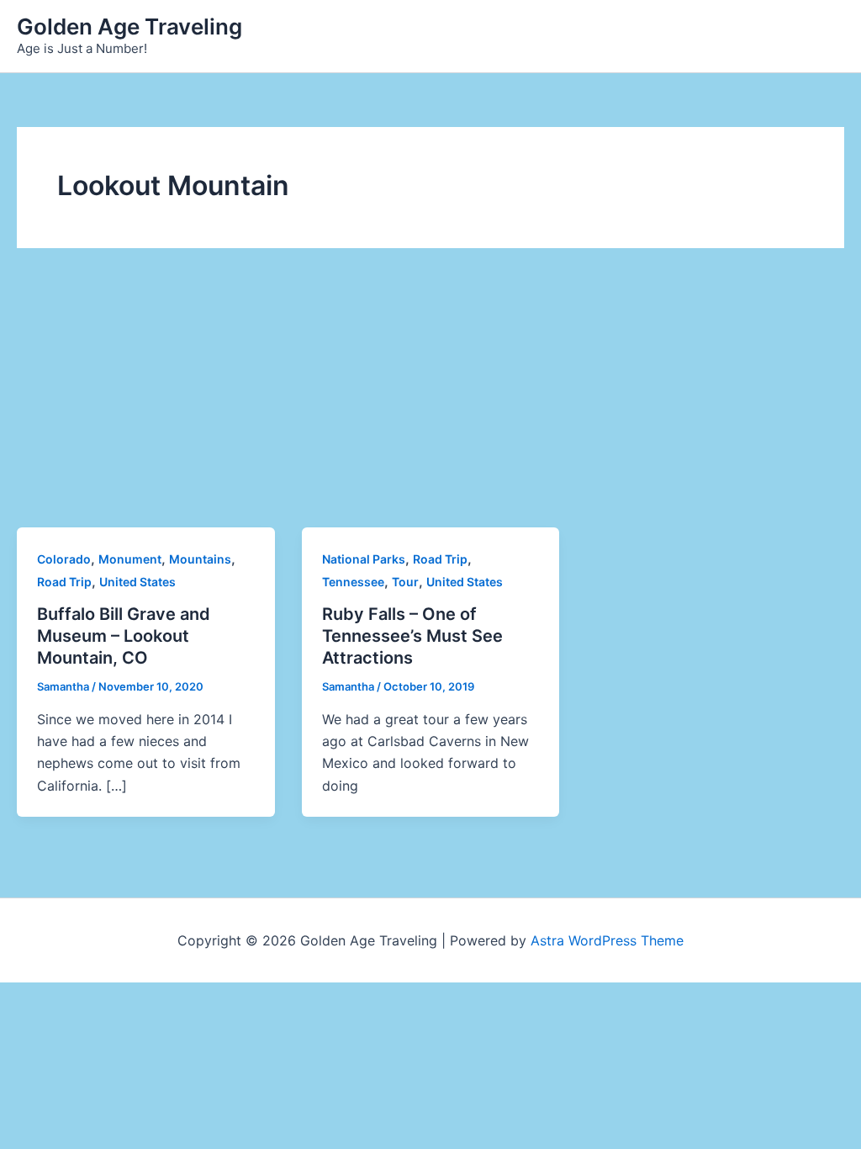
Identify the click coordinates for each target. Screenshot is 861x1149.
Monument (129, 559)
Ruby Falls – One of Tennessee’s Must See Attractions (412, 636)
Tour (405, 581)
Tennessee (353, 581)
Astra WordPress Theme (607, 940)
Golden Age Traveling (129, 26)
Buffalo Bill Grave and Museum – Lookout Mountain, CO (123, 636)
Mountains (200, 559)
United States (137, 581)
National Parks (363, 559)
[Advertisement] (430, 401)
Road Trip (64, 581)
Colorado (64, 559)
